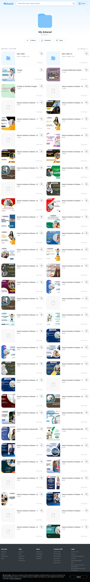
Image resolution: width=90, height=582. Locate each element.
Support (21, 552)
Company (39, 552)
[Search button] (74, 3)
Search (3, 554)
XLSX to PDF (57, 562)
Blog (2, 558)
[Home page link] (8, 3)
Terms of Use (75, 552)
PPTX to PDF (57, 554)
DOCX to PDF (57, 556)
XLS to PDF (57, 558)
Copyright (39, 556)
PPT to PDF (57, 560)
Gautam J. (46, 34)
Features (21, 558)
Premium (4, 552)
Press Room (4, 556)
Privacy (73, 554)
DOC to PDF (57, 552)
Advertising (39, 554)
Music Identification (76, 560)
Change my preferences (15, 578)
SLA (72, 562)
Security (73, 558)
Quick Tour (22, 556)
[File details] (8, 74)
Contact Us (22, 560)
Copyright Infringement (77, 556)
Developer (39, 558)
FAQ (20, 554)
